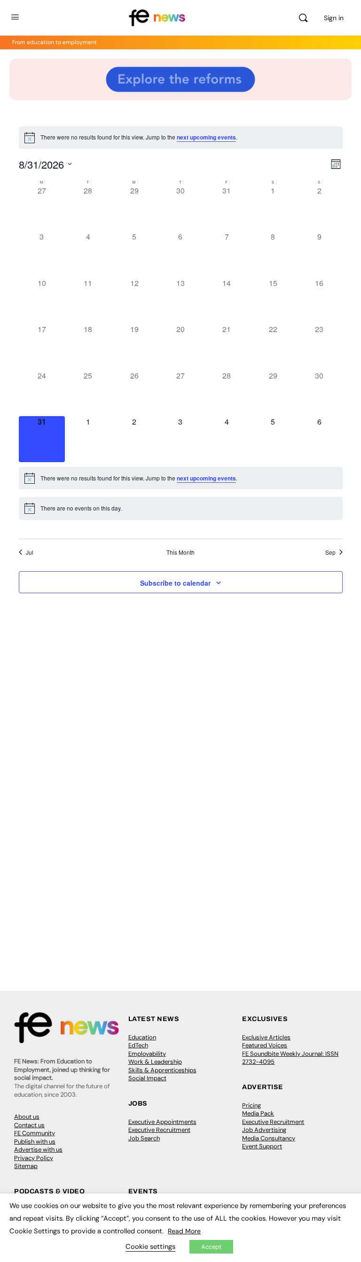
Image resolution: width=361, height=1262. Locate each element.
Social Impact (147, 1078)
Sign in (334, 18)
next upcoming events (206, 137)
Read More (184, 1231)
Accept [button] (211, 1247)
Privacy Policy (33, 1158)
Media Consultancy (268, 1138)
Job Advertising (264, 1130)
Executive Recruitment (159, 1130)
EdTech (138, 1045)
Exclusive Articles (266, 1037)
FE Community (34, 1133)
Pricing (251, 1105)
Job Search (144, 1138)
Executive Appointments (162, 1122)
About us (26, 1117)
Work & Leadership (155, 1062)
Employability (147, 1054)
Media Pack (258, 1113)
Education (142, 1037)
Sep (330, 552)
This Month (180, 552)
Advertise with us (38, 1150)
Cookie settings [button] (150, 1246)
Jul (29, 552)
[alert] (181, 137)
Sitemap (26, 1166)
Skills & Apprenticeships (162, 1070)
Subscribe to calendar (175, 583)
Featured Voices (264, 1045)
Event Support (262, 1146)
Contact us (29, 1125)
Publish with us (34, 1142)
